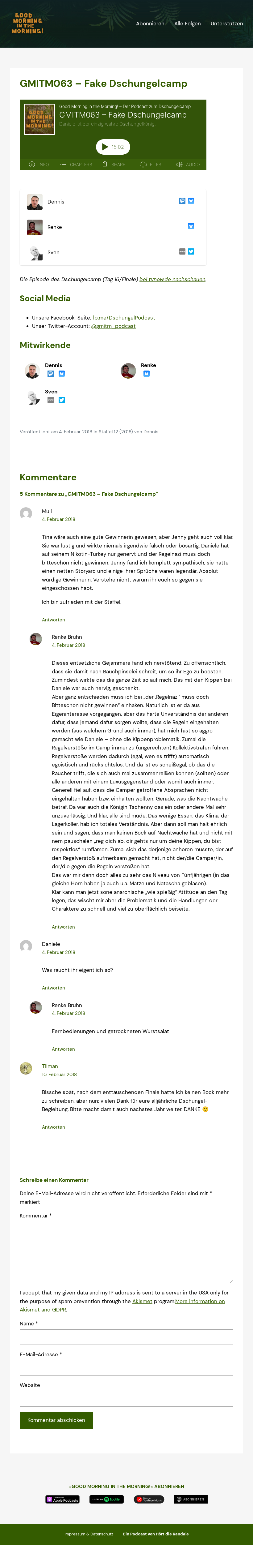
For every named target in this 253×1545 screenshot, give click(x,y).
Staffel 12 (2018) (116, 432)
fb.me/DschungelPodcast (124, 317)
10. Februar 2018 (59, 1074)
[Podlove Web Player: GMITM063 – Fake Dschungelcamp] (113, 138)
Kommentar (36, 1215)
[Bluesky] (189, 202)
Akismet (142, 1301)
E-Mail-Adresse (41, 1354)
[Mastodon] (181, 202)
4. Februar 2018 (58, 519)
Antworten (53, 620)
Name (29, 1323)
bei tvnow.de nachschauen (172, 279)
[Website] (181, 252)
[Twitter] (189, 252)
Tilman (50, 1066)
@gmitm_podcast (113, 326)
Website (30, 1385)
